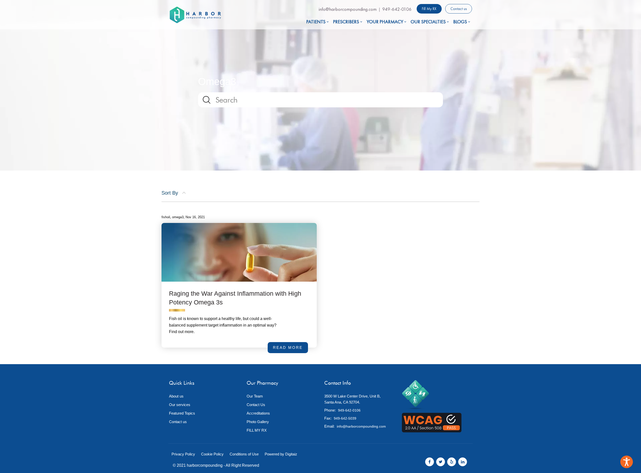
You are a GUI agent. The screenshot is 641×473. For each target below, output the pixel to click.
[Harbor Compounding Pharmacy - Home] (195, 15)
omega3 (178, 217)
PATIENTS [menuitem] (316, 22)
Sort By (171, 193)
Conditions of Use (244, 454)
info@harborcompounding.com (348, 9)
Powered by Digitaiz (281, 454)
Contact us (458, 9)
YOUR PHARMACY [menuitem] (385, 22)
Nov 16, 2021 (195, 217)
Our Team (255, 396)
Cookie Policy (212, 454)
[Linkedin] (462, 461)
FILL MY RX (257, 430)
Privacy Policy (183, 454)
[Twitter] (440, 461)
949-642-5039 (345, 418)
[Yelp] (451, 461)
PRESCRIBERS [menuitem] (346, 22)
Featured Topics (182, 413)
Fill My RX (429, 9)
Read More (290, 343)
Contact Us (256, 405)
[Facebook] (429, 461)
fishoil (166, 217)
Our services (179, 405)
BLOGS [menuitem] (460, 22)
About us (176, 396)
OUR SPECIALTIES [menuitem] (428, 22)
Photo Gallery (258, 422)
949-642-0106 (397, 9)
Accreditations (258, 413)
